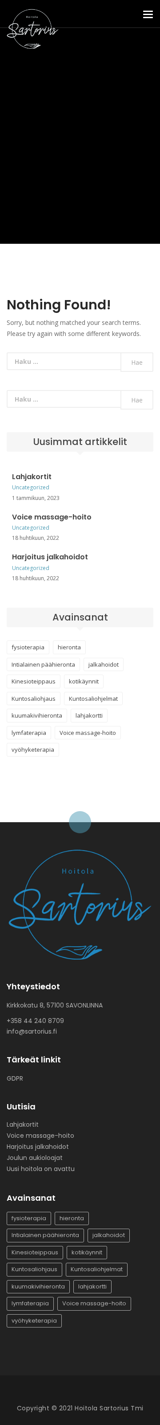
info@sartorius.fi (32, 1031)
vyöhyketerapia (33, 749)
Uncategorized (30, 487)
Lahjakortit (32, 477)
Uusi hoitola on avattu (41, 1168)
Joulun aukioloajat (35, 1157)
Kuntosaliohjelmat (93, 699)
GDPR (15, 1078)
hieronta (69, 647)
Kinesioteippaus (34, 681)
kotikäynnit (84, 681)
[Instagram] (86, 1392)
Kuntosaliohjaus (34, 699)
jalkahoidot (103, 664)
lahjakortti (89, 715)
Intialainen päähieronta (43, 664)
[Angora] (80, 903)
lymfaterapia (29, 733)
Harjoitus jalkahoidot (50, 557)
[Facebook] (69, 1392)
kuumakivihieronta (37, 715)
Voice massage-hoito (52, 517)
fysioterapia (28, 647)
